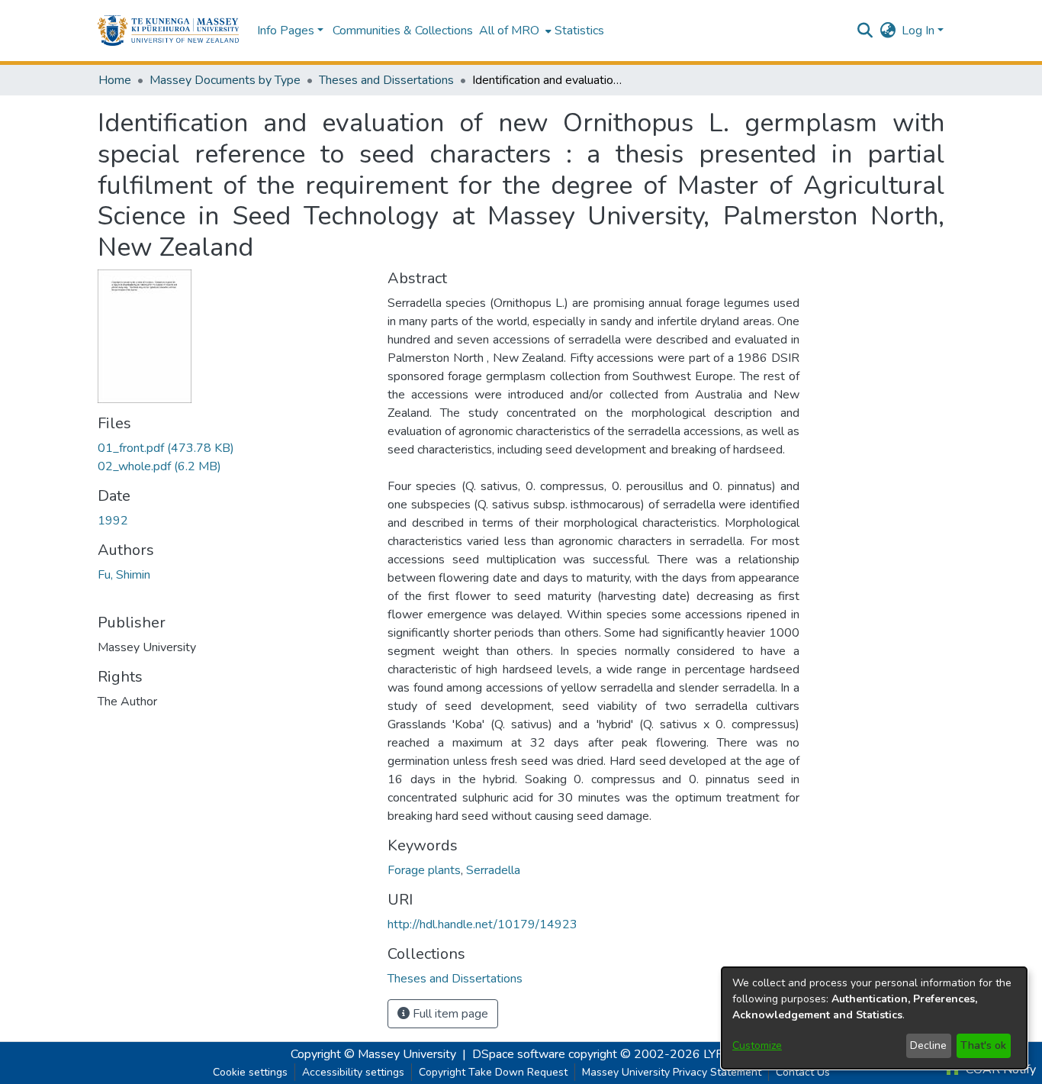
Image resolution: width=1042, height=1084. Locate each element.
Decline (928, 1045)
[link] (166, 448)
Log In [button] (919, 30)
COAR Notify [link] (999, 1069)
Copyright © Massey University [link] (373, 1054)
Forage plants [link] (424, 870)
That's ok (983, 1045)
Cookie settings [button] (250, 1072)
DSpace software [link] (518, 1054)
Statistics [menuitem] (579, 30)
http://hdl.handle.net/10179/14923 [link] (482, 924)
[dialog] (874, 1018)
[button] (168, 30)
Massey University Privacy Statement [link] (671, 1072)
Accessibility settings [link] (353, 1072)
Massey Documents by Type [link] (225, 80)
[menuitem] (514, 30)
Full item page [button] (449, 1013)
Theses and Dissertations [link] (386, 80)
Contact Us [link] (803, 1072)
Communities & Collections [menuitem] (403, 30)
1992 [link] (113, 520)
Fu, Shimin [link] (124, 574)
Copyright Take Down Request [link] (493, 1072)
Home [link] (114, 80)
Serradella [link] (493, 870)
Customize (757, 1045)
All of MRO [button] (509, 30)
